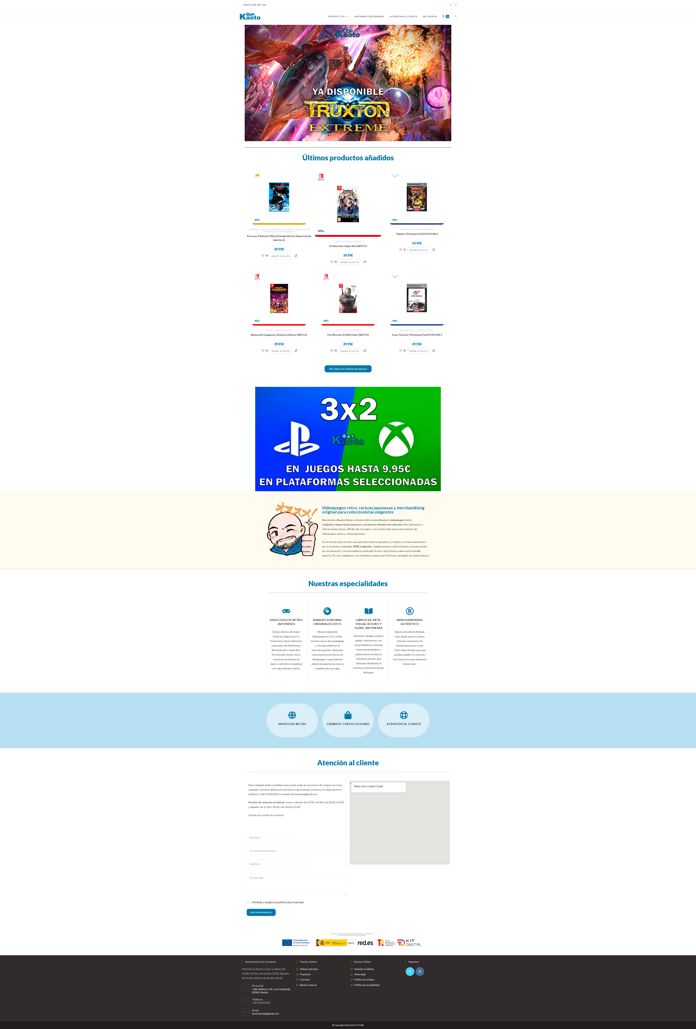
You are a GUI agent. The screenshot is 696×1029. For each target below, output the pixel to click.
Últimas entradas (309, 969)
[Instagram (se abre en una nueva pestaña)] (455, 5)
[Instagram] (419, 971)
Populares (305, 974)
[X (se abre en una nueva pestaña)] (451, 5)
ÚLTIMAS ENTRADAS (285, 231)
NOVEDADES (269, 231)
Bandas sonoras (308, 985)
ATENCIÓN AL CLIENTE (404, 724)
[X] (410, 971)
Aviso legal (360, 974)
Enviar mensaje (261, 912)
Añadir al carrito (281, 256)
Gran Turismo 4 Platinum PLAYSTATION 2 (417, 334)
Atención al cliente (364, 969)
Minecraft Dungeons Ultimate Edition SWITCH (279, 334)
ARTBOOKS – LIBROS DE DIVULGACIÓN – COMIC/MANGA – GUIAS (279, 229)
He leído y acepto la (278, 902)
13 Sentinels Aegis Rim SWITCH (348, 246)
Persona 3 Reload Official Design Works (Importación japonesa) (279, 237)
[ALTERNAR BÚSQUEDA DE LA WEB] (455, 16)
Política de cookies (364, 979)
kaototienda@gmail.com (265, 1013)
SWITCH (338, 241)
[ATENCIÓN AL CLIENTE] (404, 715)
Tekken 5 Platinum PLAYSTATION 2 (417, 233)
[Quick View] (267, 255)
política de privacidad (290, 902)
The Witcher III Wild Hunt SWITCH (348, 334)
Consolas (305, 979)
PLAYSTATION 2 (407, 229)
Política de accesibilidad (367, 985)
